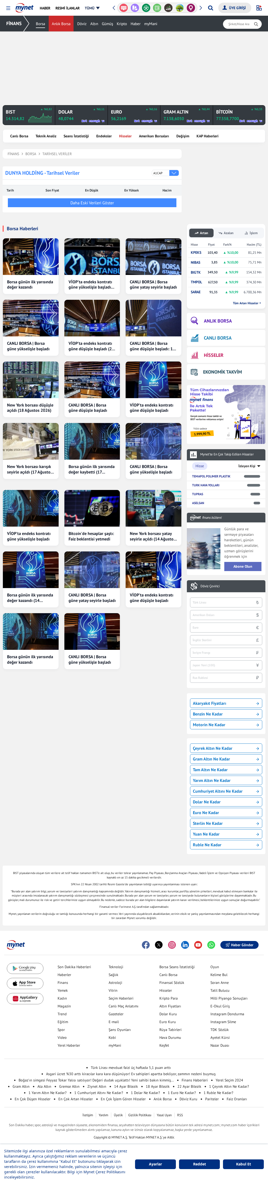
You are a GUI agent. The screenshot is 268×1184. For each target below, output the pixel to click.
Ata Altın (44, 1086)
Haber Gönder (242, 945)
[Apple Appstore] (25, 983)
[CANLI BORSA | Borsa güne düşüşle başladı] (92, 380)
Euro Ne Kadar (206, 812)
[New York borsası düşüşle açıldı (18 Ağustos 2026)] (31, 380)
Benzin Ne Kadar (208, 714)
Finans (63, 982)
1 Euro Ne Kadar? (182, 1092)
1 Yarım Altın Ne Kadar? (47, 1092)
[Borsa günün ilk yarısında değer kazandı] (31, 256)
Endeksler (104, 136)
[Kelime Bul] (157, 7)
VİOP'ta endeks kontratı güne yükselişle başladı (29, 536)
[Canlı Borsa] (168, 7)
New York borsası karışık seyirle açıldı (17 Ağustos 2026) (29, 469)
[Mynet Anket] (123, 7)
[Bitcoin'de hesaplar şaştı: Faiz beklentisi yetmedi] (92, 508)
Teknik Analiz (46, 136)
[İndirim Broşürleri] (135, 7)
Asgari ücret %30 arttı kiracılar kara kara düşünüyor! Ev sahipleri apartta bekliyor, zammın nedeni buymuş (131, 1074)
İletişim (87, 1115)
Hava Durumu (170, 1037)
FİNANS (14, 23)
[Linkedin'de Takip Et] (185, 945)
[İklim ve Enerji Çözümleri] (179, 7)
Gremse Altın (69, 1086)
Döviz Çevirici (210, 586)
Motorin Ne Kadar (209, 724)
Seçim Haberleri (121, 998)
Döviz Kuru (188, 1099)
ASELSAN (198, 503)
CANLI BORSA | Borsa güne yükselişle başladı (28, 346)
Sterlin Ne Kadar (208, 823)
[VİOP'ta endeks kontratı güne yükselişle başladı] (31, 508)
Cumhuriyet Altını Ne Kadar (218, 791)
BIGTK (196, 272)
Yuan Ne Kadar (206, 834)
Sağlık (113, 974)
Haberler (64, 974)
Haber (136, 23)
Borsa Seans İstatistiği (177, 967)
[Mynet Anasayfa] (24, 6)
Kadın (62, 998)
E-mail (114, 1021)
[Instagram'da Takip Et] (172, 945)
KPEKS (196, 252)
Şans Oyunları (120, 1029)
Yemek (63, 990)
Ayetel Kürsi (220, 1037)
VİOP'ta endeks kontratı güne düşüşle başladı (151, 407)
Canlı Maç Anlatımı (123, 1006)
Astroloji (115, 982)
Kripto (122, 23)
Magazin (64, 1006)
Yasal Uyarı (164, 1115)
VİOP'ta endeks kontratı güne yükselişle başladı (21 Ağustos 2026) (90, 284)
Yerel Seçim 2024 (229, 1080)
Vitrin (113, 990)
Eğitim (63, 1021)
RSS (180, 1115)
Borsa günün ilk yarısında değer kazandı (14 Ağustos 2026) (30, 597)
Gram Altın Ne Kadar (211, 759)
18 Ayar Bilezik (158, 1086)
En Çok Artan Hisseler (75, 1099)
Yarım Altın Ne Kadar (212, 780)
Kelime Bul (218, 974)
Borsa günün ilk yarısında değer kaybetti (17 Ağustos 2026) (92, 469)
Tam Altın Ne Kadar (210, 769)
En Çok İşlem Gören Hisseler (123, 1099)
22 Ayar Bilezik (189, 1086)
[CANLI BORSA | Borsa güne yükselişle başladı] (31, 318)
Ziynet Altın (96, 1086)
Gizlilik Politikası (139, 1115)
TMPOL (196, 282)
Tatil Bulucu (220, 990)
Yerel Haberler (69, 1045)
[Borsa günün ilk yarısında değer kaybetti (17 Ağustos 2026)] (92, 441)
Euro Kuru (167, 1021)
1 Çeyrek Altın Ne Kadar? (229, 1086)
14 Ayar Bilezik (126, 1086)
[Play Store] (25, 968)
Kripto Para (168, 998)
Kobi (112, 1037)
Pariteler (212, 1099)
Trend (62, 1014)
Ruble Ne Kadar (207, 844)
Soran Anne (219, 982)
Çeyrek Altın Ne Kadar (212, 748)
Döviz (82, 23)
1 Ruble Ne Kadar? (218, 1092)
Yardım (103, 1115)
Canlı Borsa (19, 136)
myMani (150, 23)
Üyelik (118, 1115)
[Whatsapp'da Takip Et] (211, 945)
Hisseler (125, 136)
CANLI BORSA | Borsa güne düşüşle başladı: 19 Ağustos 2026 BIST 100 (152, 346)
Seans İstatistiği (76, 136)
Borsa (40, 23)
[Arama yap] (210, 7)
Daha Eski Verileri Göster (92, 202)
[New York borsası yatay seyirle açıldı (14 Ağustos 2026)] (153, 508)
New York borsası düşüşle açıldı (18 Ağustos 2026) (30, 407)
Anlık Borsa (61, 23)
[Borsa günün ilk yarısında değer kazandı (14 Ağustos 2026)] (31, 569)
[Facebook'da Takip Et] (146, 945)
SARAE (195, 292)
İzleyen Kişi (246, 466)
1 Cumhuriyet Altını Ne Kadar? (98, 1092)
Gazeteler (116, 1014)
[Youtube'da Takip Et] (198, 945)
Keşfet (164, 1045)
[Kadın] (191, 7)
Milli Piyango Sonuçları (229, 998)
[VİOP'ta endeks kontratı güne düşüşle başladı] (153, 380)
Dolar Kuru (168, 1014)
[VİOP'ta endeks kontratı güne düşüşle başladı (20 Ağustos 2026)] (92, 318)
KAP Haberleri (208, 136)
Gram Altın (21, 1086)
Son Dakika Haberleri (74, 967)
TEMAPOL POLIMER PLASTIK (211, 476)
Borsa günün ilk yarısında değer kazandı (30, 284)
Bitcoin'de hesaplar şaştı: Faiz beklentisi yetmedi (91, 536)
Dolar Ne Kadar (207, 801)
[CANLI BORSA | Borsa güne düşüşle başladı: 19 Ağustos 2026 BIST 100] (153, 318)
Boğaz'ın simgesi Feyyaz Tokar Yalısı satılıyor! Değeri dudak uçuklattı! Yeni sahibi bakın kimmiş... (96, 1080)
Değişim (182, 136)
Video (62, 1037)
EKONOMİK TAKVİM (222, 372)
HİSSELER (214, 355)
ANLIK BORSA (218, 321)
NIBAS (195, 262)
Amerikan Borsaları (154, 136)
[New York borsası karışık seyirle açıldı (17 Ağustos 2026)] (31, 441)
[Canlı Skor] (146, 7)
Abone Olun (242, 566)
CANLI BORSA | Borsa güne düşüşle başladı (88, 407)
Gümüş (107, 23)
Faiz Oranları (237, 1099)
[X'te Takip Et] (159, 945)
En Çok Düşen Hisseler (33, 1099)
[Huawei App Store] (25, 998)
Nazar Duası (219, 1045)
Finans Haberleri (195, 1080)
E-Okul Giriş (220, 1006)
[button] (8, 8)
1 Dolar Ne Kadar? (145, 1092)
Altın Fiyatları (170, 1006)
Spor (61, 1029)
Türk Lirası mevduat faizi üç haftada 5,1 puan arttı (131, 1067)
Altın (94, 23)
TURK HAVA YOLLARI (205, 485)
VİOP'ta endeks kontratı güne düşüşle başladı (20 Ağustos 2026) (91, 346)
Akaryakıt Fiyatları (209, 703)
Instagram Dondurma (227, 1014)
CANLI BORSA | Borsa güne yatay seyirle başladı (153, 284)
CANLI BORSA (218, 338)
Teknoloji (116, 967)
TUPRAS (197, 494)
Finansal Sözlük (171, 982)
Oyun (214, 967)
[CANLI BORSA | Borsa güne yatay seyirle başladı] (153, 256)
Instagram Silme (223, 1021)
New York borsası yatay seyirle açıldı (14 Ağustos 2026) (152, 536)
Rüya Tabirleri (170, 1029)
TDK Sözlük (219, 1029)
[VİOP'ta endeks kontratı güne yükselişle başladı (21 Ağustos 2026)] (92, 256)
